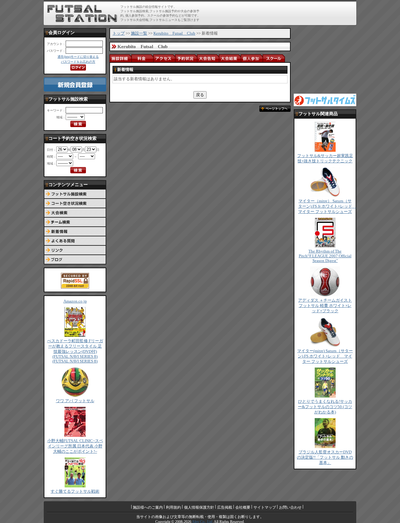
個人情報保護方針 (199, 507)
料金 (142, 58)
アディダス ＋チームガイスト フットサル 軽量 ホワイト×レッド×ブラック (325, 305)
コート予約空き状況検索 (75, 203)
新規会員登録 (75, 84)
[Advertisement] (281, 13)
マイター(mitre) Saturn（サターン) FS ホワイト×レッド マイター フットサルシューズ (325, 356)
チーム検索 (75, 222)
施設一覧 (139, 33)
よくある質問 (75, 241)
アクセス (164, 58)
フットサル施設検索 (75, 194)
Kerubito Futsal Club (174, 33)
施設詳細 (120, 58)
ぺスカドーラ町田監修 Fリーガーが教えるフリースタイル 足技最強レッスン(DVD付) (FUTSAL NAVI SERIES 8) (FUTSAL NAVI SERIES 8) (75, 351)
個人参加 (251, 58)
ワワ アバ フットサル (75, 401)
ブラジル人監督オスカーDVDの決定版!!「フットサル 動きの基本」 (325, 457)
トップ (118, 33)
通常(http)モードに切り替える (78, 56)
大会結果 (230, 58)
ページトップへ (275, 109)
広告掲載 (224, 507)
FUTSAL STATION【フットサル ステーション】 (82, 13)
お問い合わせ (290, 507)
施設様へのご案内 (148, 507)
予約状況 (186, 58)
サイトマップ (264, 507)
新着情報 (75, 231)
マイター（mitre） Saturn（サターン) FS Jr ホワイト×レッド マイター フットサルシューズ (327, 206)
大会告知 (208, 58)
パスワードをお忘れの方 (78, 61)
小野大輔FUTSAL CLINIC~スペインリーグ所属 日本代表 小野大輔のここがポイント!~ (75, 446)
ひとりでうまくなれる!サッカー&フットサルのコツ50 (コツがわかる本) (325, 406)
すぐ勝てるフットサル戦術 (75, 491)
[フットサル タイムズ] (325, 99)
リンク (75, 250)
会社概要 (242, 507)
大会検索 (75, 213)
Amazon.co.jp (75, 301)
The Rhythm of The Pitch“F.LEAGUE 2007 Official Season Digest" (325, 256)
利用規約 (173, 507)
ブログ (75, 259)
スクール (273, 58)
